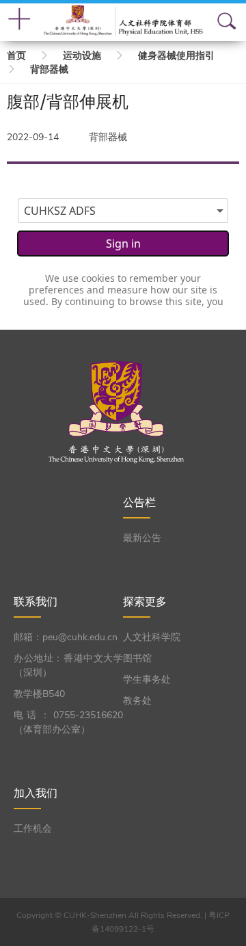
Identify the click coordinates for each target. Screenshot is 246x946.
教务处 (137, 700)
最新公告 (142, 537)
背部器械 (49, 69)
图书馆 (137, 658)
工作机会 (33, 828)
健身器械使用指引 (176, 55)
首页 (16, 55)
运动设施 (82, 55)
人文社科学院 (151, 637)
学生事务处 (147, 679)
